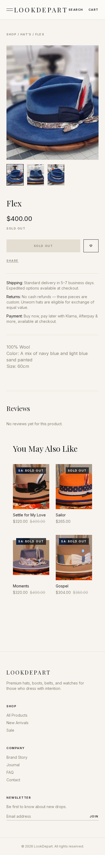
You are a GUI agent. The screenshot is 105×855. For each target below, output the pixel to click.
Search (76, 10)
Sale (10, 730)
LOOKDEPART (41, 9)
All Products (16, 715)
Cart (94, 10)
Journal (13, 765)
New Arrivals (17, 722)
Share (12, 260)
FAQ (10, 772)
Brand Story (16, 757)
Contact (13, 780)
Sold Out (43, 246)
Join (94, 816)
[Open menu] (9, 10)
